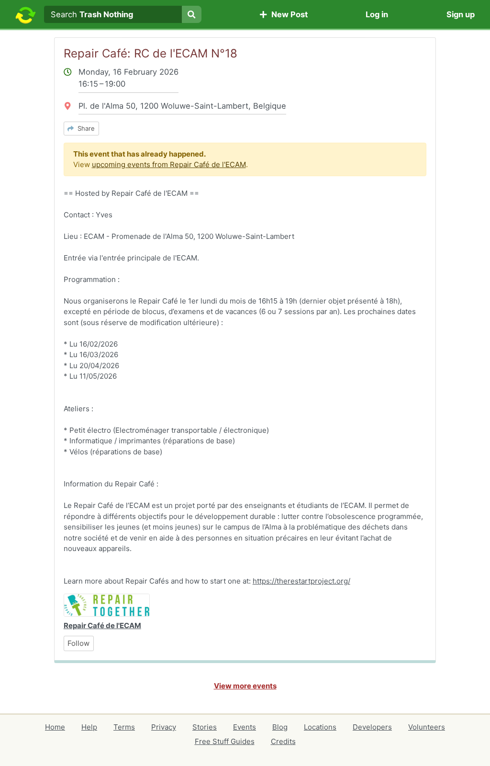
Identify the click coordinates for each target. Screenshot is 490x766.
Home (55, 727)
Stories (204, 727)
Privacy (163, 727)
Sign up (460, 14)
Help (89, 727)
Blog (280, 727)
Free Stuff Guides (225, 741)
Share (84, 128)
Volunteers (426, 727)
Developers (372, 727)
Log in (377, 14)
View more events (245, 685)
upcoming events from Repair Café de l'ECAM (169, 164)
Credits (283, 741)
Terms (124, 727)
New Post (287, 14)
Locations (320, 727)
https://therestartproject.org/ (301, 581)
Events (244, 727)
